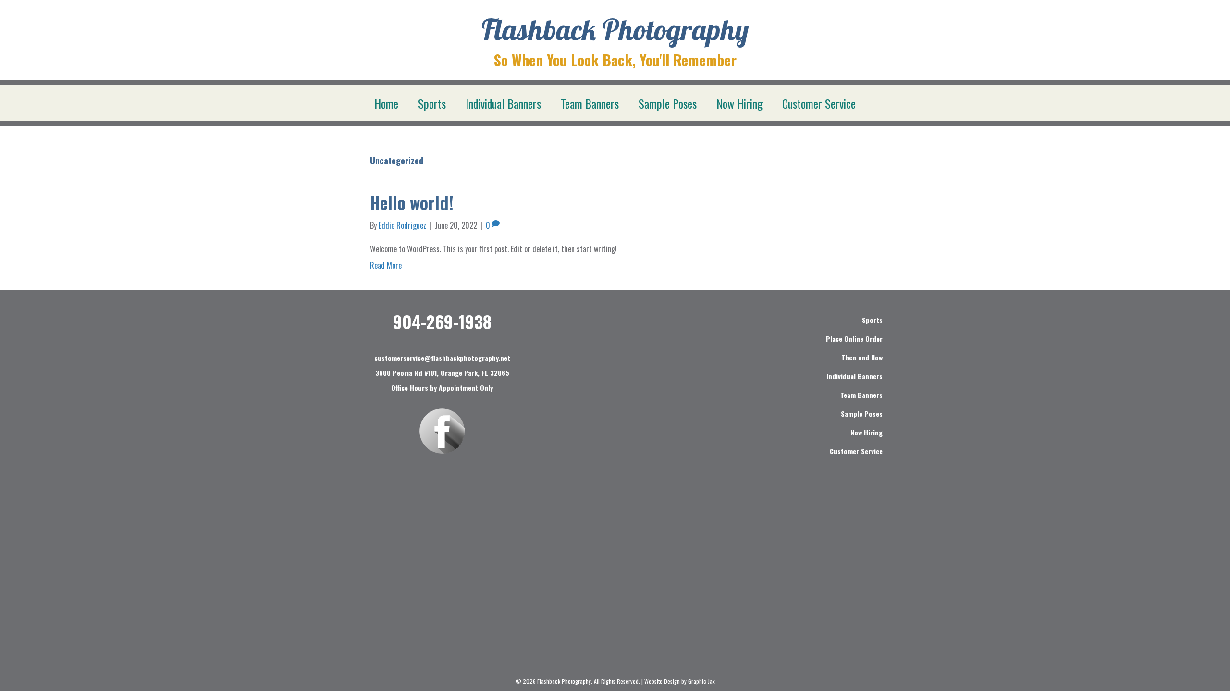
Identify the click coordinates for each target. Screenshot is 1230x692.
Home (386, 103)
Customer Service (819, 103)
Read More (386, 265)
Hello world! (412, 202)
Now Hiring (739, 103)
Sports (432, 103)
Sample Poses (668, 103)
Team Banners (590, 103)
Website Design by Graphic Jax (679, 681)
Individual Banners (503, 103)
